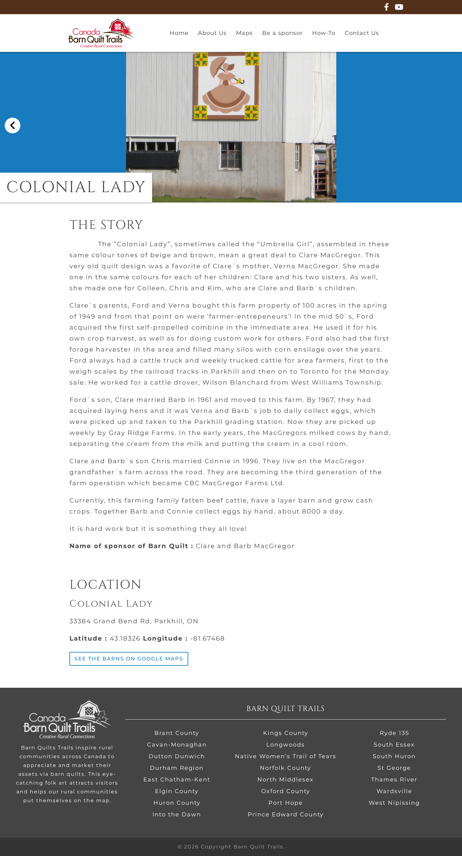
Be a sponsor (282, 33)
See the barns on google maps (128, 659)
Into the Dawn (176, 814)
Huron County (177, 802)
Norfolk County (285, 767)
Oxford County (285, 791)
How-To (323, 33)
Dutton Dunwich (177, 756)
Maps (244, 33)
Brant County (176, 733)
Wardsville (394, 791)
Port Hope (285, 802)
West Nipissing (394, 802)
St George (394, 767)
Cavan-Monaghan (177, 744)
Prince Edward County (286, 814)
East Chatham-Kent (176, 779)
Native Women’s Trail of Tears (285, 756)
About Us (212, 33)
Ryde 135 (394, 733)
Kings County (285, 733)
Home (179, 33)
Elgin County (177, 791)
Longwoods (285, 744)
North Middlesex (285, 779)
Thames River (394, 779)
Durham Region (177, 767)
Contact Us (362, 33)
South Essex (394, 744)
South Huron (394, 756)
